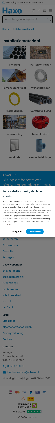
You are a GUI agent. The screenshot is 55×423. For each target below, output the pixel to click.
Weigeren (17, 231)
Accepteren (35, 231)
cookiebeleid (8, 224)
